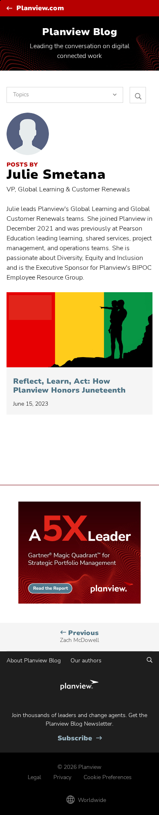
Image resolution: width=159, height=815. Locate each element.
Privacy (62, 777)
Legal (34, 777)
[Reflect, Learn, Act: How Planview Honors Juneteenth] (79, 329)
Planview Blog (79, 31)
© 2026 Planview (79, 767)
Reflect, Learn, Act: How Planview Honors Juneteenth (70, 386)
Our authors (86, 660)
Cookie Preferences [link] (108, 777)
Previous (79, 636)
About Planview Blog (34, 660)
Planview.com (40, 8)
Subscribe (79, 738)
